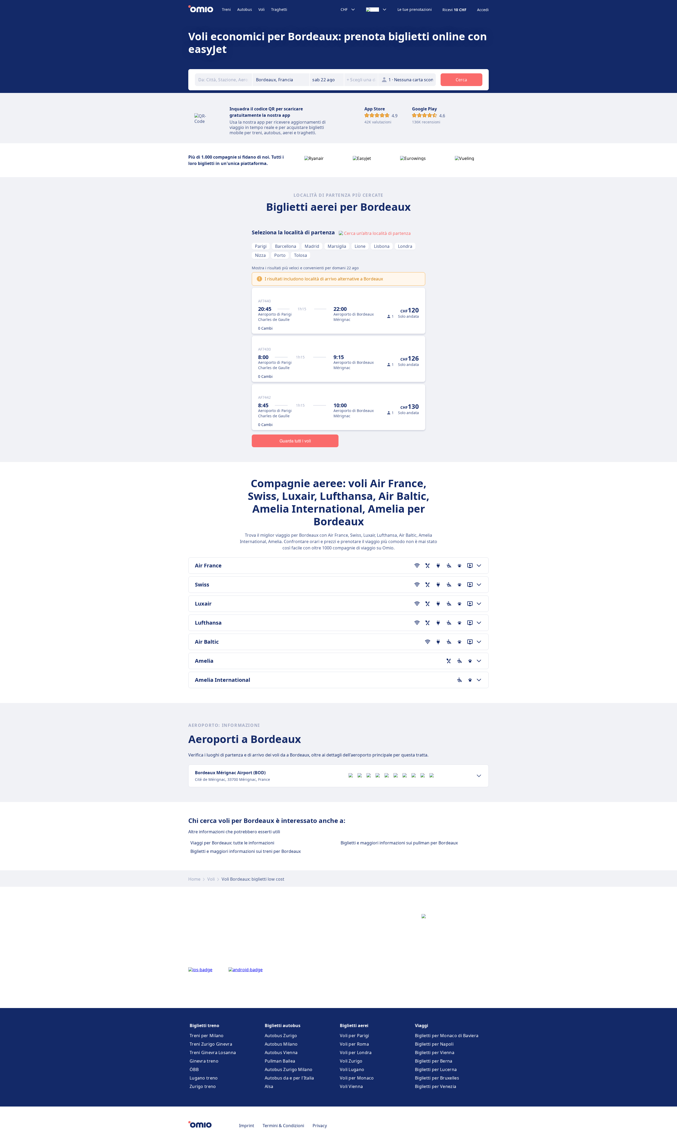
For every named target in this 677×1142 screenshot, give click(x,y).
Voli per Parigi (354, 1035)
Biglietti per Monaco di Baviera (446, 1035)
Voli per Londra (356, 1052)
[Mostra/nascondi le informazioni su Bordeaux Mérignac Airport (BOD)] (479, 776)
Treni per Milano (207, 1035)
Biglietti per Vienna (434, 1052)
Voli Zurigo (351, 1061)
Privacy (320, 1125)
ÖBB (194, 1069)
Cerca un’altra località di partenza (377, 233)
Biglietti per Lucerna (436, 1069)
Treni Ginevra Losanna (213, 1052)
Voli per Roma (354, 1044)
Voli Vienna (351, 1086)
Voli (261, 9)
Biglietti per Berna (433, 1061)
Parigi (261, 246)
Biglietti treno (204, 1025)
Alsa (269, 1086)
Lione (360, 246)
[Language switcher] (376, 9)
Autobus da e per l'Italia (289, 1078)
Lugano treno (204, 1078)
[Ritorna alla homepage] (205, 9)
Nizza (260, 255)
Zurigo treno (203, 1086)
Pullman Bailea (280, 1061)
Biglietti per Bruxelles (437, 1078)
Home (194, 879)
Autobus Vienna (281, 1052)
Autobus (244, 9)
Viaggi (421, 1025)
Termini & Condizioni (283, 1125)
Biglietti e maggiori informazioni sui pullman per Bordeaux (399, 843)
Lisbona (382, 246)
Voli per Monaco (357, 1078)
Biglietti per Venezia (435, 1086)
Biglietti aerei (354, 1025)
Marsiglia (337, 246)
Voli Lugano (352, 1069)
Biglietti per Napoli (434, 1044)
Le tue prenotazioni (414, 9)
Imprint (246, 1125)
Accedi (483, 10)
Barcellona (285, 246)
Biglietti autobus (282, 1025)
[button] (327, 79)
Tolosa (300, 255)
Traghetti (279, 9)
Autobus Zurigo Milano (288, 1069)
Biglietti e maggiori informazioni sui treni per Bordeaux (245, 851)
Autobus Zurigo (281, 1035)
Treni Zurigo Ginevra (211, 1044)
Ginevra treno (204, 1061)
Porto (280, 255)
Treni (226, 9)
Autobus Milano (281, 1044)
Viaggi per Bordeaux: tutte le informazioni (232, 843)
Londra (405, 246)
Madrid (312, 246)
